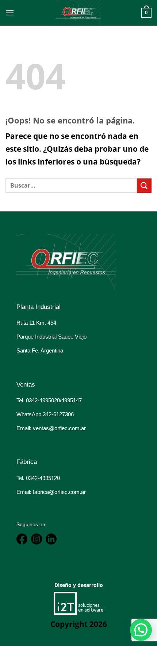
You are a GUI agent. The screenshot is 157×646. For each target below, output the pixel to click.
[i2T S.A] (78, 602)
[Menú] (9, 13)
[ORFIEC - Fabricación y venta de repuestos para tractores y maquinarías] (78, 13)
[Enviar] (144, 185)
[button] (141, 630)
